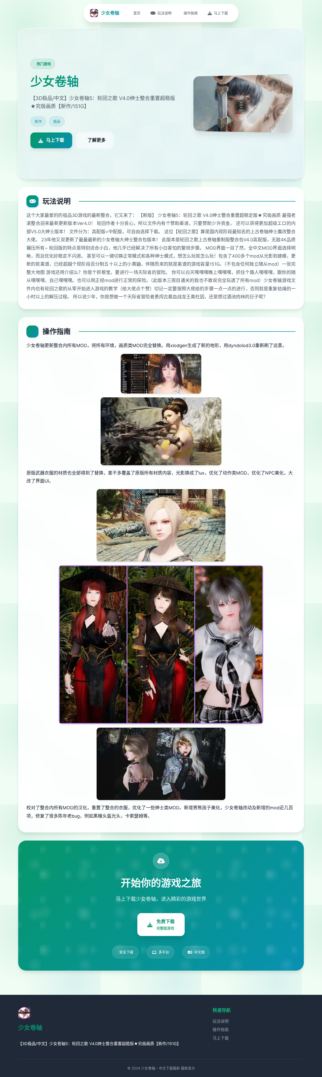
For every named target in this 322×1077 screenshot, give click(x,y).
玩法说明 (221, 1021)
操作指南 (221, 1029)
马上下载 (221, 1038)
